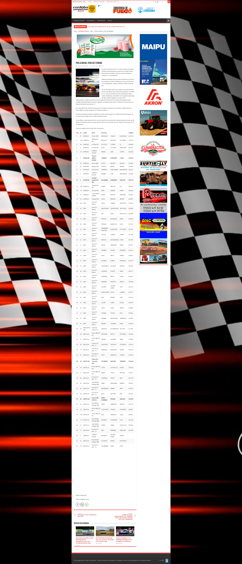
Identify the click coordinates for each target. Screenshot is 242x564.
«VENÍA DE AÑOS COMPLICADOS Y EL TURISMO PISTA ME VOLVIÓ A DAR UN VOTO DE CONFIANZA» (123, 516)
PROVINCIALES (101, 20)
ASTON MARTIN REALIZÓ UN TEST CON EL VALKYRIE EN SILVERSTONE (105, 539)
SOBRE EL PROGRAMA (99, 1)
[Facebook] (153, 2)
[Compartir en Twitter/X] (82, 504)
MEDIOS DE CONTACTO (113, 1)
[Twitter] (155, 2)
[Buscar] (169, 1)
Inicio (75, 31)
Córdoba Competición (82, 66)
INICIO (90, 1)
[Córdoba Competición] (80, 8)
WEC (92, 31)
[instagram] (157, 2)
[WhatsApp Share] (86, 504)
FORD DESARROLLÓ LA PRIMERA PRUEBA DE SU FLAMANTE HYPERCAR (124, 539)
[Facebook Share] (77, 504)
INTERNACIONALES (79, 20)
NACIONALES (90, 20)
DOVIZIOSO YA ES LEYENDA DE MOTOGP (87, 515)
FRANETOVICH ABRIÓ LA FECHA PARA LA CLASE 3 (102, 26)
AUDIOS (109, 20)
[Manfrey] (105, 46)
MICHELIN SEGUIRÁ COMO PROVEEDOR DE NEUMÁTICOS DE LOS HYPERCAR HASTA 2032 (84, 540)
